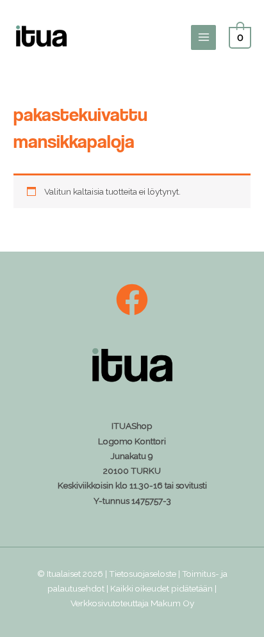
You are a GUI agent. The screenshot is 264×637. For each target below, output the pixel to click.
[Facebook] (132, 300)
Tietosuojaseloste (142, 573)
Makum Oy (172, 603)
